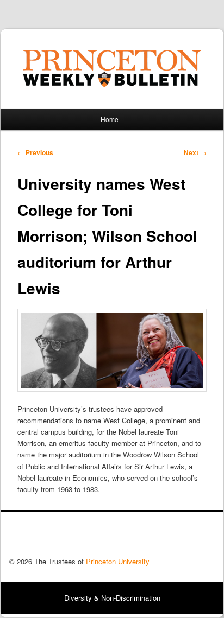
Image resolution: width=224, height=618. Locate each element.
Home (110, 119)
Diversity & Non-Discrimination (112, 597)
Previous (35, 152)
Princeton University (174, 537)
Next (195, 152)
